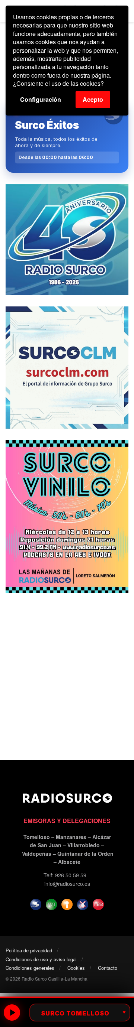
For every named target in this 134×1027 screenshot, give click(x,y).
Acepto (93, 99)
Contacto (107, 967)
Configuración (40, 99)
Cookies (76, 967)
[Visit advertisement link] (67, 239)
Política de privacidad (29, 950)
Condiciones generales (30, 967)
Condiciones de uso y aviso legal (41, 959)
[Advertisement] (67, 671)
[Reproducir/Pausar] (12, 1012)
